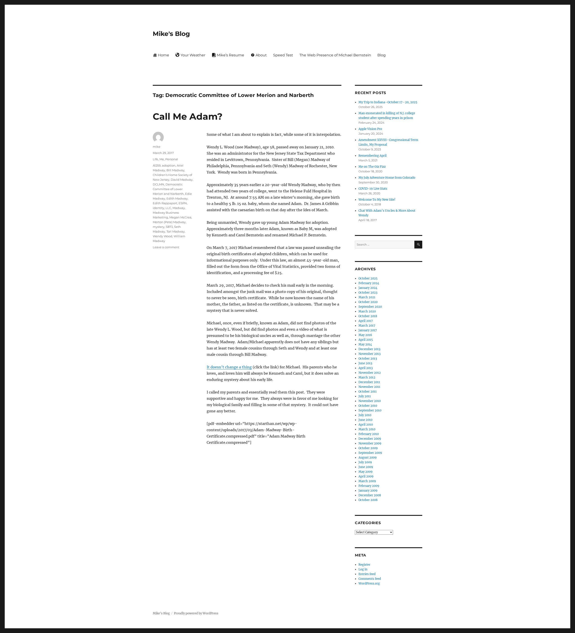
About (261, 55)
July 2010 (364, 415)
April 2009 (366, 476)
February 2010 (368, 434)
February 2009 (368, 486)
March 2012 (366, 377)
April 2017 (365, 321)
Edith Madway (177, 198)
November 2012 (369, 373)
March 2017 (366, 325)
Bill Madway (175, 170)
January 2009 (368, 490)
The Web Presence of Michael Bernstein (335, 55)
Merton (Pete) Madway (169, 222)
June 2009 (365, 467)
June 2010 (365, 420)
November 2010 (369, 401)
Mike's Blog (171, 33)
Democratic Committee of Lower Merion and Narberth (168, 189)
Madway (178, 208)
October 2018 (367, 316)
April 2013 (365, 368)
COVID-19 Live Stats (372, 189)
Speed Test (283, 55)
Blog (381, 55)
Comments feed (369, 579)
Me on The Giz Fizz (372, 167)
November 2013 (369, 354)
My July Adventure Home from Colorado (386, 178)
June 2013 (365, 363)
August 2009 (367, 457)
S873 (169, 227)
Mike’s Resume (230, 55)
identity (158, 208)
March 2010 (366, 429)
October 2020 (368, 302)
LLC (168, 208)
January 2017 (367, 330)
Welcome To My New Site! (377, 200)
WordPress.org (369, 583)
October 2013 (367, 358)
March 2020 (367, 311)
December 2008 (369, 495)
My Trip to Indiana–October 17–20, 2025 (387, 102)
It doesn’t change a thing (229, 367)
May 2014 (365, 344)
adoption (168, 165)
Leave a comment (166, 247)
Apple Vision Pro (370, 129)
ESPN (183, 203)
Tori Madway (175, 231)
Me (161, 159)
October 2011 (367, 391)
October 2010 (367, 406)
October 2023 (367, 293)
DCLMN (158, 184)
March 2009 (367, 481)
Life (155, 159)
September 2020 (370, 307)
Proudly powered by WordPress (196, 613)
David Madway (181, 179)
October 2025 (368, 278)
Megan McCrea (180, 217)
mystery (158, 227)
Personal (171, 159)
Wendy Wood (162, 236)
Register (364, 565)
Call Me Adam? (188, 116)
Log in (362, 569)
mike (156, 146)
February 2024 (368, 283)
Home (163, 55)
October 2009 (368, 448)
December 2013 (369, 349)
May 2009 (365, 472)
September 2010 (369, 410)
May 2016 (365, 335)
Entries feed (367, 574)
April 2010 (365, 424)
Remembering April (372, 156)
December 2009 (369, 439)
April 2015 (365, 340)
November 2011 (369, 387)
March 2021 (366, 297)
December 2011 (369, 382)
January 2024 (367, 288)
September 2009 (370, 453)
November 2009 (369, 443)
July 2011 (364, 396)
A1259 (157, 165)
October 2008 (368, 500)
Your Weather (193, 55)
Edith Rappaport (165, 203)
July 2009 (365, 462)
